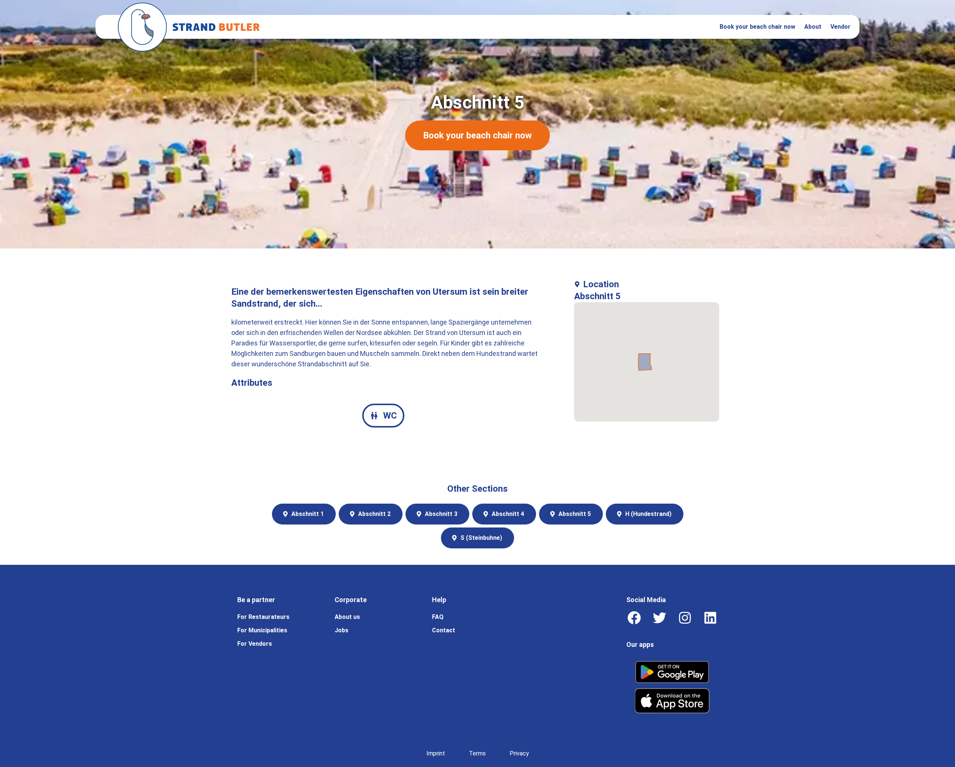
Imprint (435, 753)
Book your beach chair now (757, 26)
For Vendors (254, 643)
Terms (477, 753)
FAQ (438, 616)
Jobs (341, 630)
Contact (443, 630)
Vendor (840, 26)
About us (347, 616)
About (812, 26)
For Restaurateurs (263, 616)
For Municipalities (262, 630)
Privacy (519, 753)
